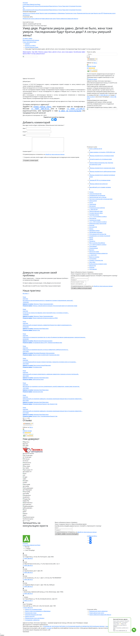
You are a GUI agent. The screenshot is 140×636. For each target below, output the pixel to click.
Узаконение (92, 204)
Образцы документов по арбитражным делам (102, 171)
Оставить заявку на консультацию (81, 288)
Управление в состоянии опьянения (99, 236)
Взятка (91, 237)
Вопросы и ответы (30, 45)
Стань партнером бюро (29, 42)
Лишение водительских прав (85, 13)
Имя (24, 128)
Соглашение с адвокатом (32, 620)
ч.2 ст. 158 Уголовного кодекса (98, 222)
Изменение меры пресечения (97, 223)
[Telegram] (52, 119)
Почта (91, 202)
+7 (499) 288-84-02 (28, 558)
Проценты (92, 241)
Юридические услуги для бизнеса (34, 618)
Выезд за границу (94, 257)
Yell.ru (95, 63)
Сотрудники (72, 6)
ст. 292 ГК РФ (92, 255)
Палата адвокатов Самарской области (67, 18)
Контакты (78, 6)
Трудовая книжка (94, 215)
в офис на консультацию (70, 110)
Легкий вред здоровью (95, 232)
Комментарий (27, 151)
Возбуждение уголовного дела (98, 264)
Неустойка (92, 262)
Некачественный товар (96, 211)
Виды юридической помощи (31, 6)
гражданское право (94, 220)
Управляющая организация (97, 195)
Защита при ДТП (98, 13)
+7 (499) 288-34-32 (41, 108)
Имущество (92, 265)
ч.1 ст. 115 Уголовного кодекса (98, 216)
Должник (91, 267)
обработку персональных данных (54, 154)
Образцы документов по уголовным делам (101, 155)
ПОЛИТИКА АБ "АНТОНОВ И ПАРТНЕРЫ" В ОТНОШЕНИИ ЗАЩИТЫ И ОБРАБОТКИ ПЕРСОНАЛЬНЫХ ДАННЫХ (73, 626)
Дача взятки (92, 218)
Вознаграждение (44, 6)
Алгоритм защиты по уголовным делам (100, 159)
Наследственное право (31, 47)
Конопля (91, 225)
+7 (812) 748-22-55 (28, 607)
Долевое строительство (96, 260)
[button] (102, 66)
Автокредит (92, 206)
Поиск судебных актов (95, 148)
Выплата (91, 250)
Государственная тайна (96, 213)
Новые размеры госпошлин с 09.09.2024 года (102, 152)
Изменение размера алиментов (98, 253)
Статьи (60, 6)
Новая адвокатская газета (48, 18)
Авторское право (94, 251)
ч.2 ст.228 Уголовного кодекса (97, 244)
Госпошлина (92, 258)
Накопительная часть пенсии (97, 197)
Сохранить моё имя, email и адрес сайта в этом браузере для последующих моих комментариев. (51, 157)
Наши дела (65, 6)
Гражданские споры (71, 13)
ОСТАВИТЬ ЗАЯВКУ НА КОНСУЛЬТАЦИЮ (66, 534)
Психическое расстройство (97, 208)
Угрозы (91, 192)
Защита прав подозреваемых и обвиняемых (52, 13)
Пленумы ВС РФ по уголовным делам (99, 180)
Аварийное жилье (94, 230)
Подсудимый (93, 246)
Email (25, 132)
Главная (27, 44)
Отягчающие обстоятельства (97, 234)
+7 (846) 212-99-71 (76, 108)
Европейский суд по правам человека (100, 187)
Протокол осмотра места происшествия (100, 199)
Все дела (25, 293)
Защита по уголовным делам (31, 13)
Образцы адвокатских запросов (98, 184)
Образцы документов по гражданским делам (102, 168)
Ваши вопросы (53, 6)
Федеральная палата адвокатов (32, 18)
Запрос (91, 229)
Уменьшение (93, 201)
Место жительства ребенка (97, 243)
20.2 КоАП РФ (93, 227)
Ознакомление (93, 248)
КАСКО (91, 239)
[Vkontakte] (55, 119)
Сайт (24, 135)
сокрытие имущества (95, 193)
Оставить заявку (27, 38)
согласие (48, 628)
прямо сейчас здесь (42, 106)
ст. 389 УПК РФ (93, 209)
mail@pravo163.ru (92, 536)
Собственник (93, 269)
